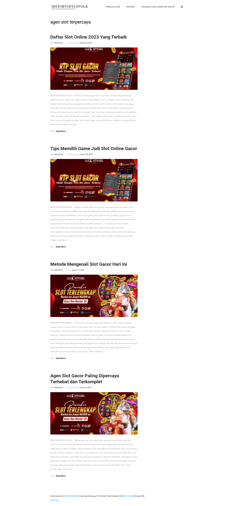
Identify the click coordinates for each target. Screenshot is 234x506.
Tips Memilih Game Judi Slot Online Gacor (93, 148)
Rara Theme (128, 496)
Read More (61, 131)
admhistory (58, 43)
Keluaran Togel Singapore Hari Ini (157, 7)
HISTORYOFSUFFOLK (70, 6)
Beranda (131, 7)
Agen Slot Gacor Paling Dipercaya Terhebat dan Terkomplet (84, 378)
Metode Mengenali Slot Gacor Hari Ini (88, 264)
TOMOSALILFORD (113, 7)
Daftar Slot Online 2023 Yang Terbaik (88, 37)
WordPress (54, 500)
